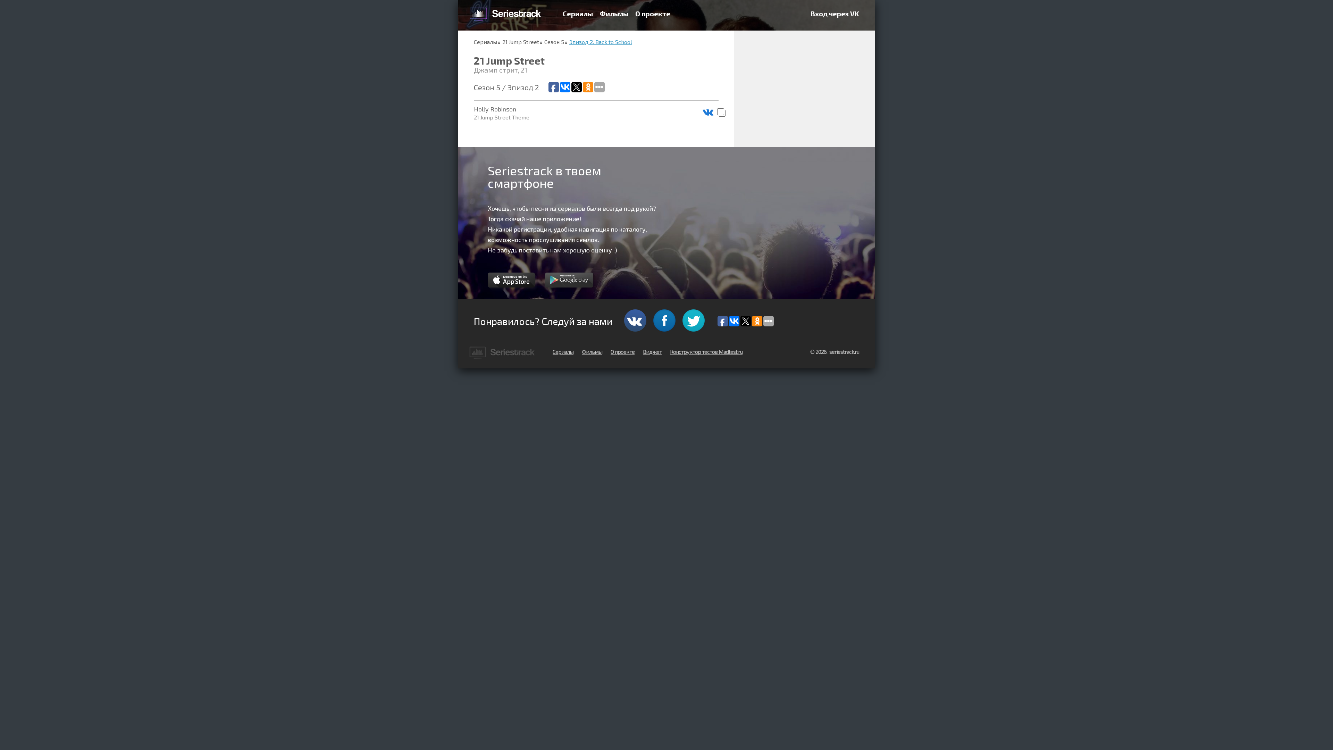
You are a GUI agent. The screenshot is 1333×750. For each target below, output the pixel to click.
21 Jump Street (520, 42)
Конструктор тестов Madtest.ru (706, 351)
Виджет (652, 351)
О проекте (652, 13)
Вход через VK (835, 13)
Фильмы (614, 13)
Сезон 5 (554, 42)
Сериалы (578, 13)
